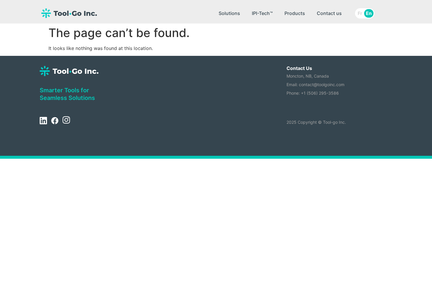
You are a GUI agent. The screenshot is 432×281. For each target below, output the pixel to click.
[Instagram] (66, 121)
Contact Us (299, 68)
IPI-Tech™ (262, 13)
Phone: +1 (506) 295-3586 (313, 93)
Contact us (329, 13)
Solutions (229, 13)
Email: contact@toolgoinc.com (315, 84)
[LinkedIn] (43, 121)
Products (294, 13)
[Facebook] (54, 121)
